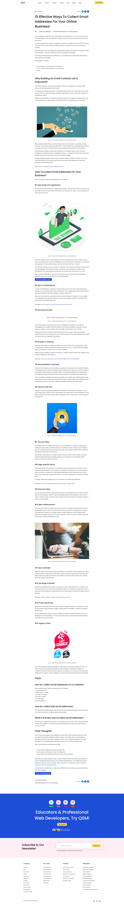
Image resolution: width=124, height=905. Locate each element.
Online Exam (46, 882)
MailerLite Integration (87, 876)
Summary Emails (39, 765)
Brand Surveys (46, 880)
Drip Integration (71, 763)
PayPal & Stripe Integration (88, 869)
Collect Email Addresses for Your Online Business (65, 31)
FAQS (38, 70)
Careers (25, 874)
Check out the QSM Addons (43, 773)
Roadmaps (25, 880)
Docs (68, 2)
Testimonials (26, 876)
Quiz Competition (47, 871)
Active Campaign (51, 763)
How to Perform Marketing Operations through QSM (50, 750)
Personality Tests (47, 869)
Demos (40, 2)
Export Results (66, 869)
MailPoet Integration (87, 874)
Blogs (73, 2)
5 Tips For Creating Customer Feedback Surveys (51, 166)
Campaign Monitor (51, 765)
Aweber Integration (81, 763)
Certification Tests (47, 874)
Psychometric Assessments (69, 874)
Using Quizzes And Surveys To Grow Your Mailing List (51, 752)
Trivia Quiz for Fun (47, 867)
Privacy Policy (26, 882)
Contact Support (26, 889)
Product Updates (27, 887)
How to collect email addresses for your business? (50, 68)
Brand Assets (26, 871)
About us (25, 867)
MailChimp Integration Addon (43, 279)
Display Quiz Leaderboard (68, 878)
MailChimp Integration (41, 763)
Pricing (61, 2)
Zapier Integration (61, 763)
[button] (82, 11)
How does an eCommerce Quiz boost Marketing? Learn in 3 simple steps (60, 358)
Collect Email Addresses (45, 31)
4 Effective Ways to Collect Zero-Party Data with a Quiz (55, 597)
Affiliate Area (26, 878)
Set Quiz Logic (66, 876)
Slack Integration (86, 887)
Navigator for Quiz (67, 880)
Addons (47, 2)
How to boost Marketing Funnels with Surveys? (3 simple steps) (57, 483)
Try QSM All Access (27, 891)
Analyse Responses (67, 871)
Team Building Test (47, 876)
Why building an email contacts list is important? (50, 66)
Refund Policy (26, 885)
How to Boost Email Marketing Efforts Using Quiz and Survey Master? (55, 754)
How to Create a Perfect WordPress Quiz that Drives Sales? (56, 304)
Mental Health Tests (47, 878)
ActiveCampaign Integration (89, 880)
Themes (54, 2)
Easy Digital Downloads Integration (90, 889)
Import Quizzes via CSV (68, 867)
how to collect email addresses (79, 36)
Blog (24, 869)
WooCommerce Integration (88, 867)
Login (80, 2)
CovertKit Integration (87, 882)
